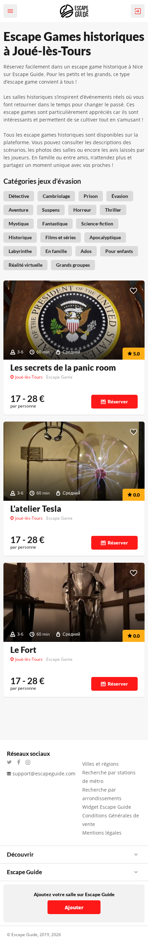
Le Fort (23, 649)
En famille (56, 251)
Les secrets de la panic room (63, 367)
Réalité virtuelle (25, 265)
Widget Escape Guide (106, 807)
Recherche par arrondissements (101, 794)
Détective (19, 196)
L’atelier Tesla (35, 508)
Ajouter (74, 907)
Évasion (120, 196)
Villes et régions (100, 764)
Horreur (82, 210)
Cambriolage (56, 196)
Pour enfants (119, 251)
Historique (20, 237)
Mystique (19, 223)
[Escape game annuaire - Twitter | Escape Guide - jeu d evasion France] (11, 762)
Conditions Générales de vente (110, 819)
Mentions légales (101, 832)
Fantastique (54, 223)
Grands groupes (73, 265)
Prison (91, 196)
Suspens (51, 210)
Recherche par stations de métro (109, 776)
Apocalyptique (105, 237)
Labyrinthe (20, 251)
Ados (86, 251)
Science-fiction (97, 223)
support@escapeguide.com (43, 773)
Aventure (18, 210)
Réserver (118, 401)
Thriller (113, 210)
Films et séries (60, 237)
